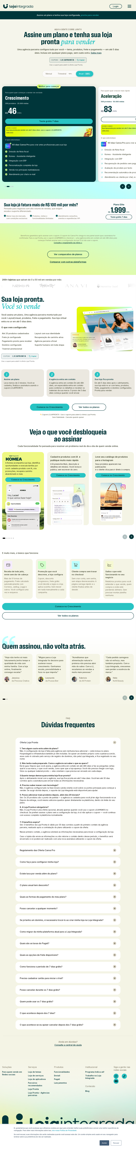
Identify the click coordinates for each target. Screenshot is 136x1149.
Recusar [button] (116, 1143)
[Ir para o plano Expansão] (12, 186)
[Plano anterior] (122, 186)
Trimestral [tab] (65, 74)
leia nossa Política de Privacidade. (64, 1130)
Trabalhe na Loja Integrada (93, 1076)
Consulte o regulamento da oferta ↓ (68, 243)
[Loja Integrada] (68, 1123)
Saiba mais (96, 53)
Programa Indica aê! (94, 1072)
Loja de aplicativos (37, 1079)
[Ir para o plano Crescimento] (8, 186)
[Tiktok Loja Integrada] (124, 1076)
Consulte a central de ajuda (68, 1045)
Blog (87, 1091)
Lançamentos (60, 1083)
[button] (124, 536)
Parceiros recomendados (35, 1084)
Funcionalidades (62, 1072)
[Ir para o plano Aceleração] (10, 186)
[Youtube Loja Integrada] (116, 1081)
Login (115, 6)
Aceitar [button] (104, 1143)
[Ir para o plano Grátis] (5, 186)
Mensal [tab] (49, 74)
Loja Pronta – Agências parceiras (39, 1094)
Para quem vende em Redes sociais (12, 1073)
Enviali (57, 1075)
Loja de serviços (36, 1075)
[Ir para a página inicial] (18, 7)
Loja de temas (34, 1072)
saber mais (9, 132)
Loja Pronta (33, 1089)
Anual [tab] (84, 74)
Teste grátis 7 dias (49, 121)
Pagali (57, 1079)
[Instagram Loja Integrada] (116, 1076)
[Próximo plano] (128, 186)
